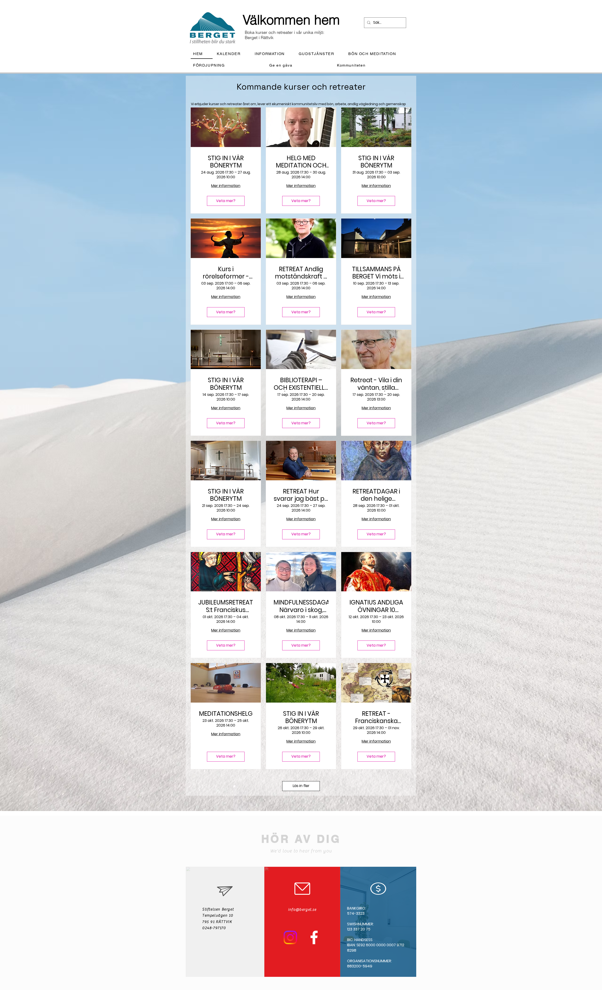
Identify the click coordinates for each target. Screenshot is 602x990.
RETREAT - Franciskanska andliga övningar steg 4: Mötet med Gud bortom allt (376, 717)
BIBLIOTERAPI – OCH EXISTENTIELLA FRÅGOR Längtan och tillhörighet (301, 384)
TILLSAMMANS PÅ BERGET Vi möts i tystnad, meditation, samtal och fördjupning (376, 273)
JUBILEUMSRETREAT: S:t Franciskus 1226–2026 (225, 606)
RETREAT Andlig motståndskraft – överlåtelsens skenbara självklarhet (301, 273)
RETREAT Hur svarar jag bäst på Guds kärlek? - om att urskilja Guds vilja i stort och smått (301, 495)
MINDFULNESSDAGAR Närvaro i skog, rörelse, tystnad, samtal (301, 606)
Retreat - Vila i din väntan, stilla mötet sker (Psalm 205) (376, 384)
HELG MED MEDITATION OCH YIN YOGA (301, 162)
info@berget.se (302, 909)
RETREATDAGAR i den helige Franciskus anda (376, 495)
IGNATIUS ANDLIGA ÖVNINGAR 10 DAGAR (376, 606)
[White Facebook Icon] (314, 937)
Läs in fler (301, 785)
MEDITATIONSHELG (226, 713)
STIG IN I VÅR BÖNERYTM (226, 162)
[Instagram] (290, 937)
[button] (273, 54)
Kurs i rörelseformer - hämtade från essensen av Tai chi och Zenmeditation (226, 273)
